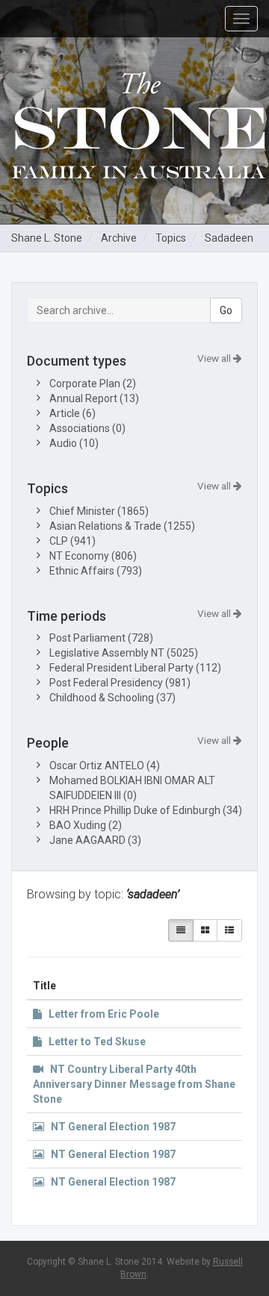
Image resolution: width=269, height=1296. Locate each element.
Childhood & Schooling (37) (112, 698)
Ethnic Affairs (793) (95, 571)
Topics (170, 238)
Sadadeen (229, 238)
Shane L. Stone (46, 238)
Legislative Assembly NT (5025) (123, 653)
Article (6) (72, 413)
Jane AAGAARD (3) (95, 840)
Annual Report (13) (94, 398)
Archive (119, 238)
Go (226, 310)
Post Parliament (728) (101, 638)
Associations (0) (87, 428)
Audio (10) (74, 443)
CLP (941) (72, 541)
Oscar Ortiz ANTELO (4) (104, 765)
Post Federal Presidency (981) (120, 683)
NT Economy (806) (93, 556)
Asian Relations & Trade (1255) (122, 526)
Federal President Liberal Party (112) (135, 668)
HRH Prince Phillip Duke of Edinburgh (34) (145, 810)
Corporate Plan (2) (92, 383)
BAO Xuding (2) (85, 825)
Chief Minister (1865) (99, 511)
